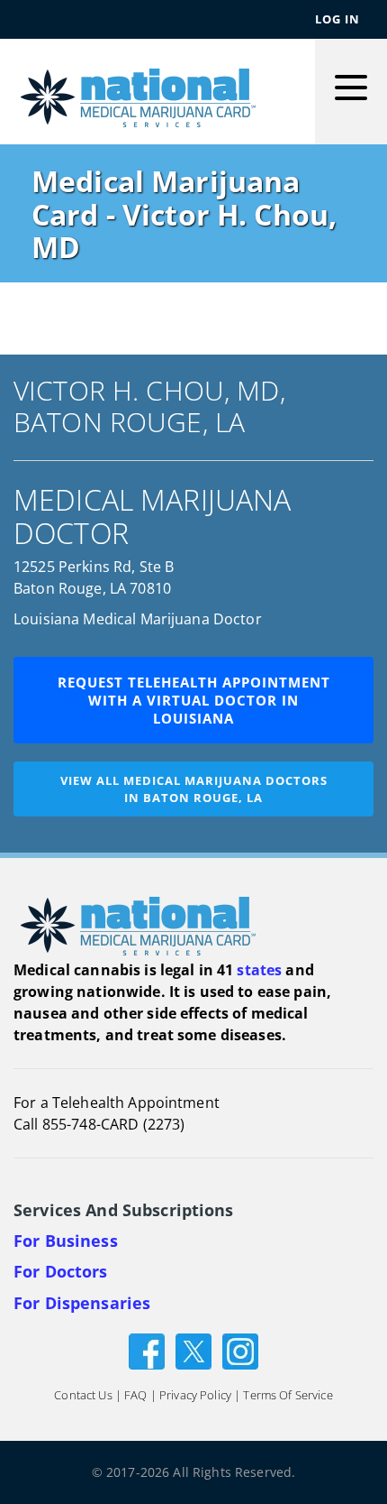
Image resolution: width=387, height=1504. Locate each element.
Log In (337, 19)
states (259, 970)
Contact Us (83, 1395)
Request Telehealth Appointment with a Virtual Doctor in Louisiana (194, 700)
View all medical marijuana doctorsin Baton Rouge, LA (194, 789)
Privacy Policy (195, 1395)
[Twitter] (194, 1350)
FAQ (135, 1395)
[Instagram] (240, 1350)
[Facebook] (147, 1350)
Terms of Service (287, 1395)
